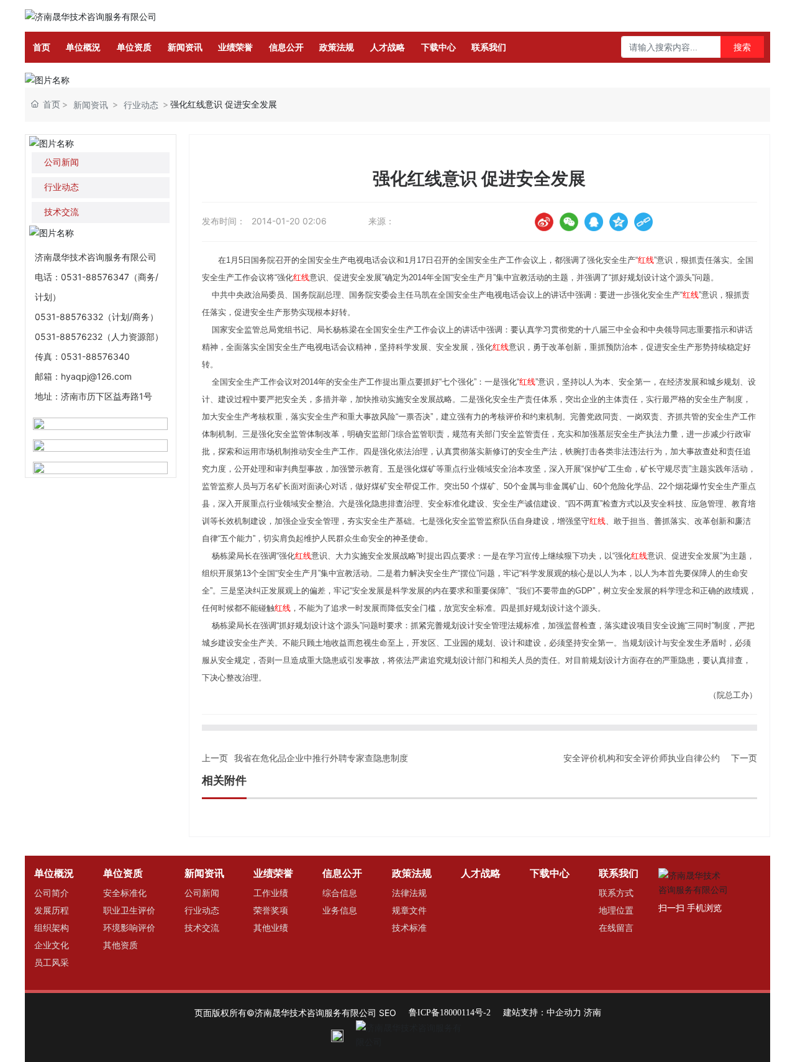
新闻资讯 (90, 104)
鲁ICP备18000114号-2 (450, 1012)
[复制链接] (643, 222)
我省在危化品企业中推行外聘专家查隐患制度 (321, 758)
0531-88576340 (95, 356)
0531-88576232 (68, 336)
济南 (592, 1012)
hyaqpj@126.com (96, 376)
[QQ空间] (618, 222)
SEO (387, 1012)
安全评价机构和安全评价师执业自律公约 (641, 758)
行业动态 (141, 104)
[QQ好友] (593, 222)
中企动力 (564, 1012)
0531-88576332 (69, 316)
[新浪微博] (544, 222)
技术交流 (61, 212)
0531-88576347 (95, 277)
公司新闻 (61, 162)
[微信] (569, 222)
